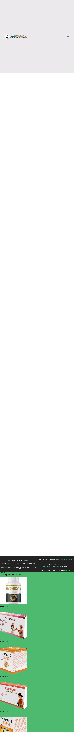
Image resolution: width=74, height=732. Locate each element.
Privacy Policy (59, 559)
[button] (67, 36)
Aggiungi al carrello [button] (5, 609)
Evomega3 (3, 605)
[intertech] (67, 570)
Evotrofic (2, 675)
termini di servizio (56, 566)
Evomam (2, 710)
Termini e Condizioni (55, 560)
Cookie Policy (68, 559)
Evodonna (3, 640)
